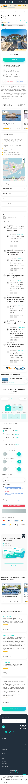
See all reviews (14, 708)
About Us (4, 753)
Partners (4, 756)
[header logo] (9, 2)
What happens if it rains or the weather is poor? (16, 345)
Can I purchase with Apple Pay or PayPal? (15, 276)
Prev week (6, 398)
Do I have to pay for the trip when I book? (16, 323)
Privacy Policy (6, 777)
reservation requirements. (18, 500)
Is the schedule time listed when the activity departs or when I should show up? (16, 299)
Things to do (18, 11)
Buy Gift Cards (14, 565)
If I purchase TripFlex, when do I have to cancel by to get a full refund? (16, 252)
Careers (4, 761)
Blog (3, 758)
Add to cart (14, 511)
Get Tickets (14, 59)
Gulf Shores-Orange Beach (7, 11)
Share (21, 81)
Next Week (23, 398)
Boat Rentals (25, 11)
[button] (11, 246)
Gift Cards (4, 763)
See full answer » (14, 241)
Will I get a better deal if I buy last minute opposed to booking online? (16, 228)
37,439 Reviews (11, 7)
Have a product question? (10, 28)
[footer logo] (14, 771)
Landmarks (5, 766)
